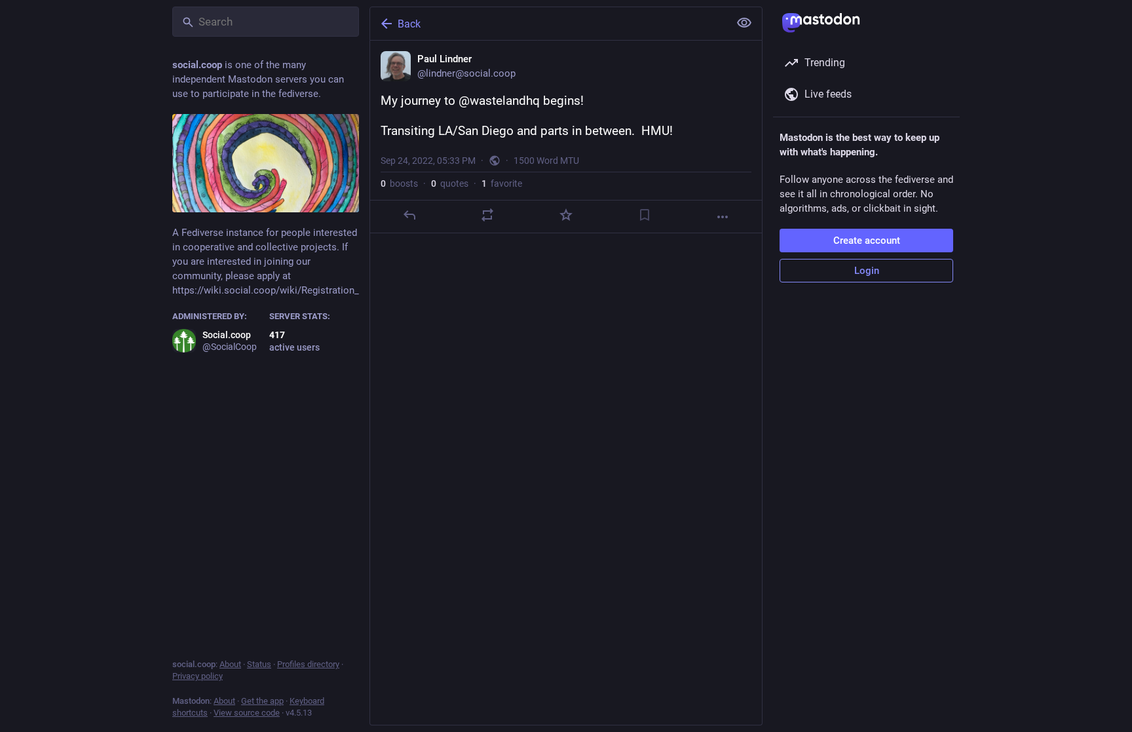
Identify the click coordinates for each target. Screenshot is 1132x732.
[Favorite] (566, 215)
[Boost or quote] (487, 215)
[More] (722, 217)
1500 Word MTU (546, 160)
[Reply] (409, 215)
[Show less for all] (744, 23)
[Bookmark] (644, 215)
